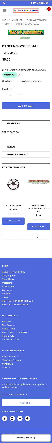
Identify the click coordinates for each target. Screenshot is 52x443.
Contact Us (7, 364)
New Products (8, 325)
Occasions (17, 20)
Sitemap (6, 367)
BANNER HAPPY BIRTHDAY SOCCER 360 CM (38, 208)
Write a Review (11, 53)
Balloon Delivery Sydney (13, 272)
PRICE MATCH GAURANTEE (16, 332)
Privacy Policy (8, 336)
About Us (6, 321)
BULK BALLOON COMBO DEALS (17, 301)
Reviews (10, 147)
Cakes (5, 297)
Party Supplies (9, 275)
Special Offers (8, 329)
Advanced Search (10, 356)
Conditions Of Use (11, 339)
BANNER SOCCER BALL (27, 24)
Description (13, 123)
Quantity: (6, 89)
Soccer (8, 24)
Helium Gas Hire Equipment (15, 304)
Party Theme (8, 279)
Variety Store (8, 286)
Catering (6, 294)
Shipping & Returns (17, 154)
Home (5, 20)
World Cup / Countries (37, 20)
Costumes (7, 290)
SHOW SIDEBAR (24, 437)
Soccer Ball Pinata (13, 205)
